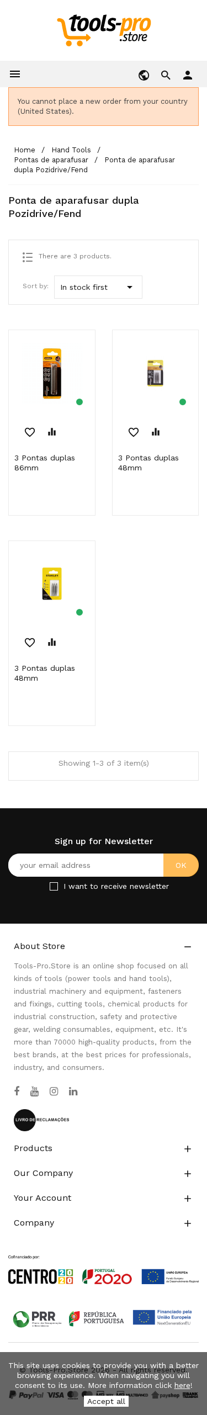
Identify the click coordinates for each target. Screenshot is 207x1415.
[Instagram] (54, 1091)
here (182, 1385)
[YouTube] (34, 1091)
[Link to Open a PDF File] (103, 1259)
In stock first (98, 287)
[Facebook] (16, 1091)
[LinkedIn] (73, 1091)
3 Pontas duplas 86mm (44, 462)
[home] (103, 29)
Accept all (106, 1401)
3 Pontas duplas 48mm (148, 462)
